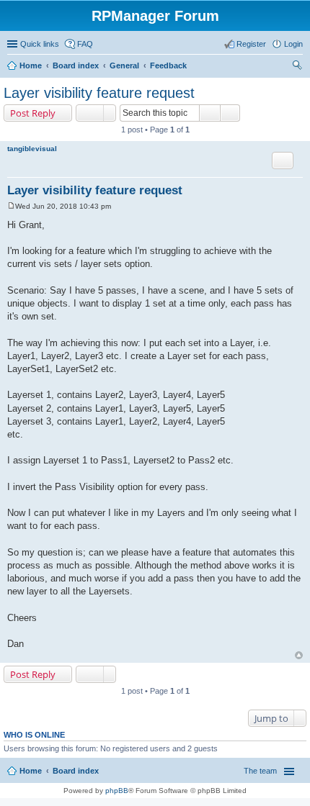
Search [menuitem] (297, 67)
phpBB (116, 790)
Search (210, 113)
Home (30, 65)
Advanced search (230, 113)
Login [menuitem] (293, 44)
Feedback (168, 65)
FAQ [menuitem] (85, 44)
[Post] (11, 206)
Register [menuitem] (251, 44)
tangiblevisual (32, 149)
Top (299, 655)
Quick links (39, 44)
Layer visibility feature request (99, 93)
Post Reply (33, 113)
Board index (76, 65)
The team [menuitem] (260, 770)
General (124, 65)
